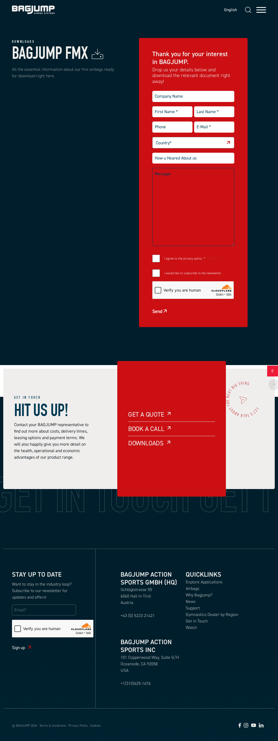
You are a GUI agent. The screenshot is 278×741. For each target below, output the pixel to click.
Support (193, 608)
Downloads (146, 443)
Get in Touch (197, 621)
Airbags (192, 588)
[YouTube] (253, 724)
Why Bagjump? (199, 595)
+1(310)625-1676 (136, 683)
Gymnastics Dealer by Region (212, 614)
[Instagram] (246, 724)
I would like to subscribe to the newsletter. (193, 273)
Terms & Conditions (52, 725)
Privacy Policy (78, 725)
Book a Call (146, 429)
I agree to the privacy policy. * (192, 258)
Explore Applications (204, 582)
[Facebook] (239, 724)
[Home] (33, 9)
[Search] (248, 10)
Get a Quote (146, 414)
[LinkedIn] (261, 724)
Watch (191, 627)
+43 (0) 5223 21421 (138, 615)
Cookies (95, 725)
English (229, 9)
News (190, 601)
